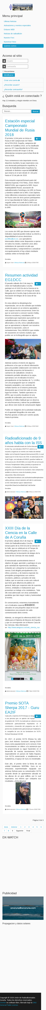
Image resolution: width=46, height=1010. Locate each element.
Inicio (6, 827)
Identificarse (8, 75)
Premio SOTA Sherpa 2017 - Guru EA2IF (22, 707)
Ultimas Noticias (10, 21)
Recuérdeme (9, 71)
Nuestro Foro (9, 38)
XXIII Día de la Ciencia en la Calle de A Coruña (21, 532)
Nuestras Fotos (10, 42)
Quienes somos (10, 46)
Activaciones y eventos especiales (17, 25)
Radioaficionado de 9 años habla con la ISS (23, 440)
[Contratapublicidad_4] (23, 908)
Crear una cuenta (11, 80)
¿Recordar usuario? (12, 85)
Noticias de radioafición (13, 34)
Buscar (35, 111)
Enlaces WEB (9, 30)
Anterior (14, 827)
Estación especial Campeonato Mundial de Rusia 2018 (20, 128)
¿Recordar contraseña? (13, 89)
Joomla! (3, 1003)
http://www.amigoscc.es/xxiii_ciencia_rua (23, 627)
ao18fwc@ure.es (11, 239)
